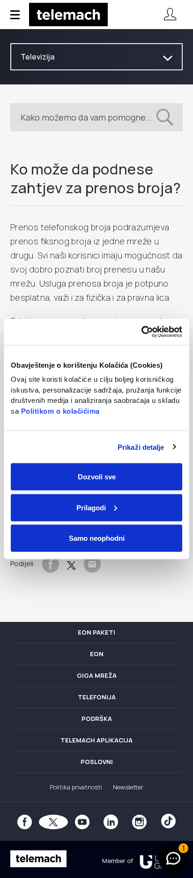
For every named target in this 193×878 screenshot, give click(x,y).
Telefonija (97, 697)
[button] (173, 858)
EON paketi (96, 632)
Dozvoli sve (97, 477)
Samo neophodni (97, 538)
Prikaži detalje (141, 447)
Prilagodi (91, 507)
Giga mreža (97, 675)
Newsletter (128, 787)
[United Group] (158, 860)
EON (97, 654)
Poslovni (97, 761)
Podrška (97, 718)
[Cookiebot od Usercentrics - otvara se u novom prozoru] (141, 332)
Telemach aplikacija (96, 740)
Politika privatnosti (76, 787)
